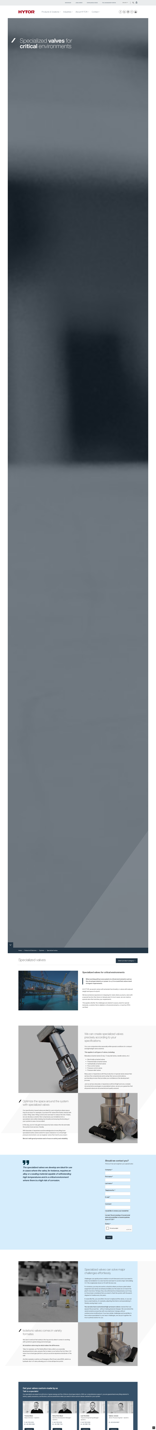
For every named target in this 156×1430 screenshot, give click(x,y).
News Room (68, 2)
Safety (107, 1224)
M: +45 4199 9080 (29, 1424)
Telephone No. (110, 1190)
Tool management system (109, 2)
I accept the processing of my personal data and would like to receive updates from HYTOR (117, 1217)
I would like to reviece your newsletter (117, 1211)
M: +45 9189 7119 (85, 1424)
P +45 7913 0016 (29, 1422)
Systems (41, 950)
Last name (109, 1183)
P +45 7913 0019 (57, 1422)
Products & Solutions (30, 950)
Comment (108, 1204)
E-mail (107, 1197)
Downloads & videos (92, 2)
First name (109, 1176)
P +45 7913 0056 (85, 1422)
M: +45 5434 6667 (114, 1422)
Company (108, 1170)
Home (20, 950)
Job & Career (79, 2)
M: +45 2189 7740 (57, 1424)
